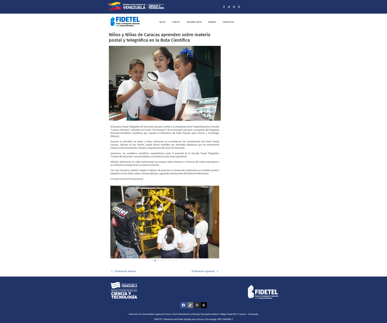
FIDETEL (176, 21)
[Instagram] (234, 7)
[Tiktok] (229, 7)
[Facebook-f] (224, 7)
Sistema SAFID (194, 21)
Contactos (228, 21)
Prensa (212, 21)
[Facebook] (183, 305)
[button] (114, 222)
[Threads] (239, 7)
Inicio (162, 21)
